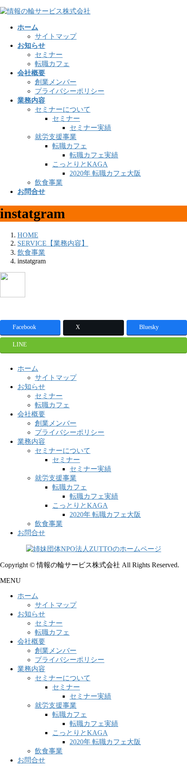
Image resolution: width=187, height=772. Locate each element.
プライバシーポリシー (69, 91)
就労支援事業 (56, 136)
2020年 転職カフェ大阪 (105, 173)
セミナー (49, 54)
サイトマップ (56, 36)
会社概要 (31, 414)
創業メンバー (56, 82)
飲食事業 (49, 182)
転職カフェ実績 (94, 155)
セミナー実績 (90, 127)
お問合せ (31, 532)
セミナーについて (62, 109)
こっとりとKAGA (80, 164)
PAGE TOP (174, 740)
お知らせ (31, 386)
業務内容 (31, 441)
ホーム (27, 368)
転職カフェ (52, 63)
